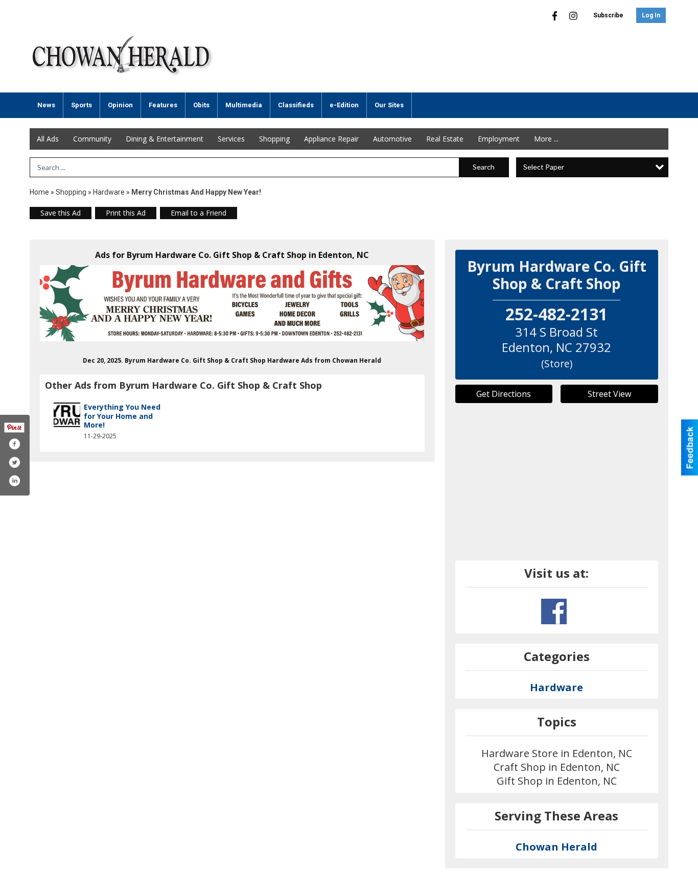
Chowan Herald (556, 847)
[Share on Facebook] (14, 444)
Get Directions (503, 393)
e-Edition (344, 105)
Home (39, 192)
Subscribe (608, 15)
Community (92, 139)
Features (163, 105)
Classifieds (296, 105)
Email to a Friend (198, 213)
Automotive (392, 139)
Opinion (120, 105)
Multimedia (243, 105)
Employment (499, 139)
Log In (651, 15)
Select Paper (543, 166)
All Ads (48, 139)
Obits (201, 105)
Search (484, 166)
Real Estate (444, 139)
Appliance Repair (331, 139)
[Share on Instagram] (14, 481)
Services (231, 139)
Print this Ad (126, 213)
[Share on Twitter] (14, 462)
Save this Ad (60, 213)
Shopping (274, 139)
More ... (546, 139)
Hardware (109, 192)
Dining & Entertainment (164, 139)
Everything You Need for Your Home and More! (122, 416)
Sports (81, 105)
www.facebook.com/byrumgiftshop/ (554, 611)
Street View (609, 393)
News (46, 105)
